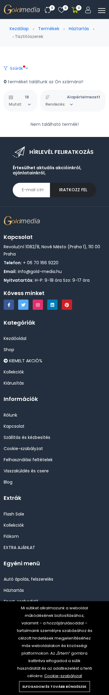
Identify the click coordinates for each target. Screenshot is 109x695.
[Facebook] (9, 305)
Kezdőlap (19, 29)
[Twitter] (23, 305)
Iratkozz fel (73, 190)
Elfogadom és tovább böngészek (54, 686)
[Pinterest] (67, 305)
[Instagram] (38, 305)
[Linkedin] (52, 305)
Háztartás (79, 29)
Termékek (48, 29)
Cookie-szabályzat (63, 676)
